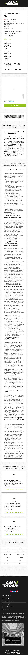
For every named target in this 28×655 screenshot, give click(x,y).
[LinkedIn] (16, 69)
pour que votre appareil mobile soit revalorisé (12, 198)
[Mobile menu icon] (25, 3)
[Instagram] (12, 69)
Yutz (20, 563)
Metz (7, 547)
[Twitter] (8, 69)
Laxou (20, 560)
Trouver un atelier (6, 595)
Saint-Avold (7, 557)
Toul (7, 560)
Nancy (20, 547)
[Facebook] (5, 69)
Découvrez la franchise (8, 601)
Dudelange (20, 557)
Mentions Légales (6, 604)
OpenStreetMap (11, 101)
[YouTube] (19, 69)
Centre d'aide (5, 598)
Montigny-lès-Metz (20, 554)
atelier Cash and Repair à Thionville (13, 458)
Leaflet (5, 100)
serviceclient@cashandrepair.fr (14, 653)
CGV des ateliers (6, 610)
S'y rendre (14, 105)
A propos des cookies (7, 607)
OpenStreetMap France (18, 100)
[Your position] (14, 89)
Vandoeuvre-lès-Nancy (20, 551)
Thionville (8, 551)
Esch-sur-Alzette (7, 554)
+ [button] (22, 95)
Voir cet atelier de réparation (14, 489)
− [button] (22, 97)
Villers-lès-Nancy (7, 563)
